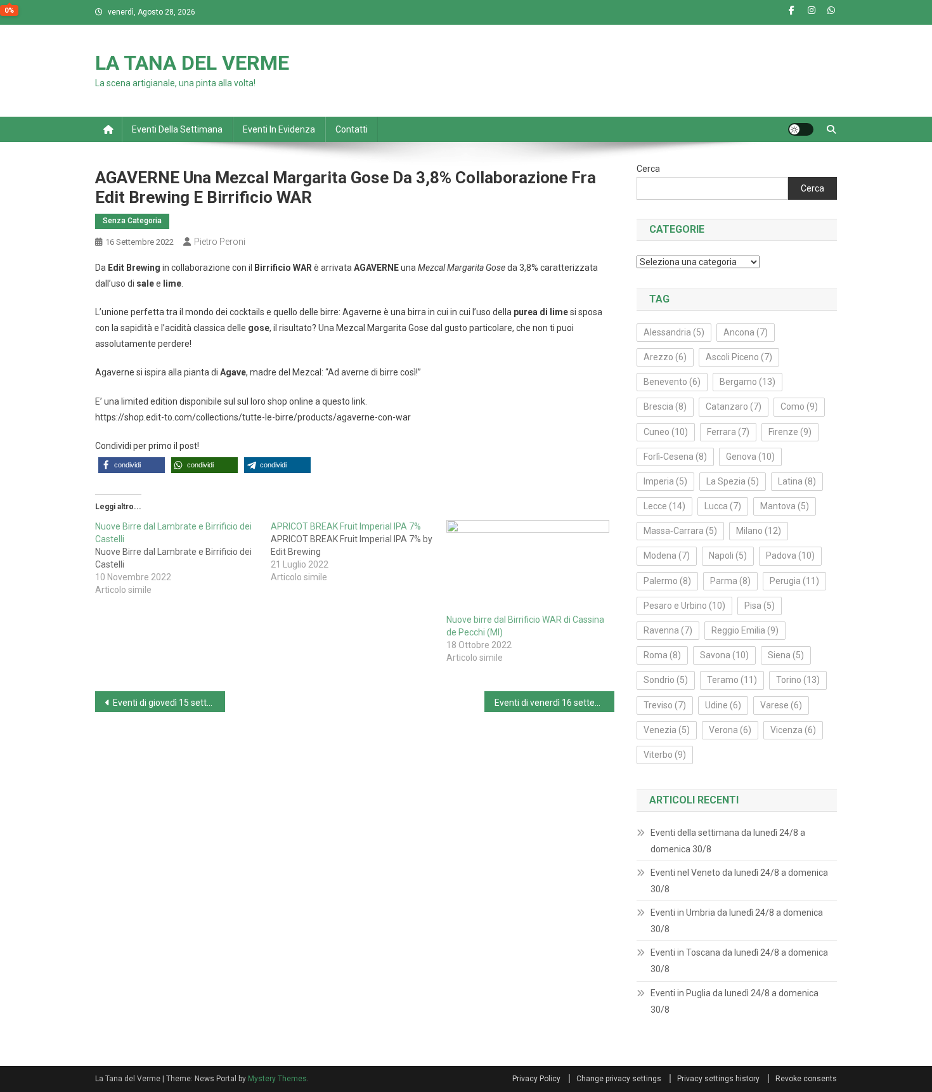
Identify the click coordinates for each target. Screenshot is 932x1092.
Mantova (784, 506)
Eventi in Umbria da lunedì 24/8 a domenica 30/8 (736, 920)
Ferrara (728, 432)
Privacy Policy (536, 1078)
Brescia (665, 406)
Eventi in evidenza (279, 129)
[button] (131, 465)
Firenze (790, 432)
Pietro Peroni (219, 242)
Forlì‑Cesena (675, 457)
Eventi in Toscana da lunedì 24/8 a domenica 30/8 (739, 960)
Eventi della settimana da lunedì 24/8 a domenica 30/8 (727, 841)
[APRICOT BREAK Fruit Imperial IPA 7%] (358, 551)
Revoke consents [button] (806, 1078)
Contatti (351, 129)
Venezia (667, 730)
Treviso (665, 705)
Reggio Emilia (745, 630)
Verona (730, 730)
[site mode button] (800, 129)
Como (799, 406)
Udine (723, 705)
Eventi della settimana (177, 129)
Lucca (722, 506)
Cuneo (666, 432)
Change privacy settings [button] (618, 1078)
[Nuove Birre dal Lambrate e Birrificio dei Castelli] (183, 558)
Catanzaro (733, 406)
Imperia (665, 481)
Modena (667, 555)
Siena (786, 655)
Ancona (745, 332)
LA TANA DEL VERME (192, 63)
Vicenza (793, 730)
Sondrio (666, 680)
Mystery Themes (277, 1078)
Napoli (728, 555)
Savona (724, 655)
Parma (730, 581)
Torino (798, 680)
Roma (662, 655)
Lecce (664, 506)
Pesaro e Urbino (684, 606)
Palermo (667, 581)
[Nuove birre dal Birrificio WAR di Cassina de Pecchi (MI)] (527, 566)
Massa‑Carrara (680, 531)
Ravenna (668, 630)
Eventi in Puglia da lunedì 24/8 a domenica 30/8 (734, 1001)
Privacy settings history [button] (718, 1078)
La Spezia (732, 481)
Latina (797, 481)
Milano (758, 531)
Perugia (794, 581)
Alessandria (674, 332)
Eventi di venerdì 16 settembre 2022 (554, 703)
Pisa (759, 606)
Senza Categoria (132, 220)
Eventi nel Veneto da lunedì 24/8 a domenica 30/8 (739, 881)
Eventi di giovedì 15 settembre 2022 (169, 703)
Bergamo (747, 382)
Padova (790, 555)
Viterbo (665, 755)
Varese (781, 705)
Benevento (672, 382)
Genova (750, 457)
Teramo (732, 680)
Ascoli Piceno (739, 357)
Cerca (648, 169)
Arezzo (665, 357)
